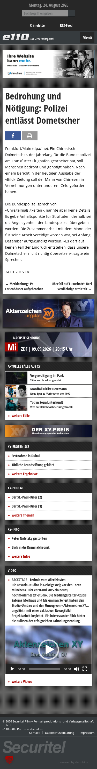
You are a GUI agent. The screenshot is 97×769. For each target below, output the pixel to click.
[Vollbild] (84, 669)
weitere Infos (21, 556)
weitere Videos (22, 681)
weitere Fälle (20, 415)
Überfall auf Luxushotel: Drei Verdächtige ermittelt (72, 286)
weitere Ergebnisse (25, 473)
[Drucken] (30, 135)
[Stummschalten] (76, 669)
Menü (87, 37)
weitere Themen (23, 515)
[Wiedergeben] (12, 669)
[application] (48, 650)
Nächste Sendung (26, 337)
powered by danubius (73, 762)
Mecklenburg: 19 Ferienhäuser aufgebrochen (24, 286)
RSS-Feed (66, 25)
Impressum (87, 733)
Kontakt (34, 733)
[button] (48, 649)
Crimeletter (38, 25)
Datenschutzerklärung (59, 733)
